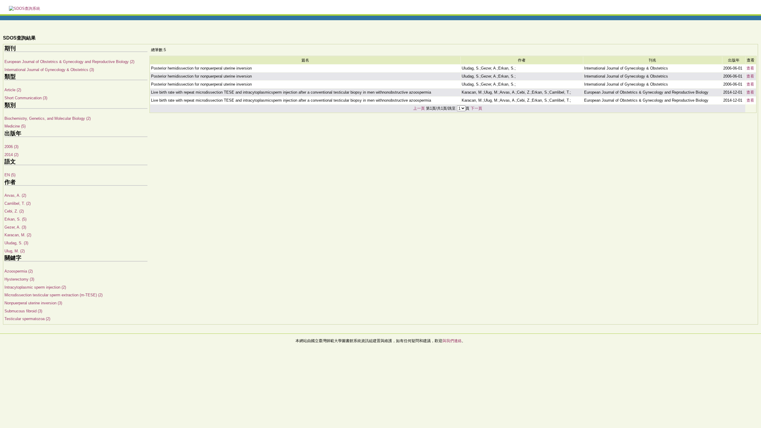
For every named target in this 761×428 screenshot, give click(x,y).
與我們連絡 (452, 341)
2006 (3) (11, 146)
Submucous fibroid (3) (23, 311)
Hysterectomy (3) (19, 279)
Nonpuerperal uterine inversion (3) (33, 303)
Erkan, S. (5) (15, 219)
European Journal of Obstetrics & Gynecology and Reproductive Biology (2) (69, 61)
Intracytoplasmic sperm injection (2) (35, 287)
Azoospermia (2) (18, 271)
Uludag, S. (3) (16, 243)
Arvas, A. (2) (15, 195)
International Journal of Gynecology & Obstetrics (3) (49, 69)
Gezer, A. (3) (15, 227)
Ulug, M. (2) (14, 251)
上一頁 (419, 108)
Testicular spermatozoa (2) (27, 319)
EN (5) (9, 175)
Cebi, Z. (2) (14, 211)
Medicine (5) (15, 126)
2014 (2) (11, 154)
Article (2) (12, 90)
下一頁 (476, 108)
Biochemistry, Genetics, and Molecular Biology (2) (47, 118)
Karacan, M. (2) (17, 235)
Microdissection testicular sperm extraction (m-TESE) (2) (53, 295)
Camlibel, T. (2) (17, 203)
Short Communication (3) (25, 98)
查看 (750, 68)
